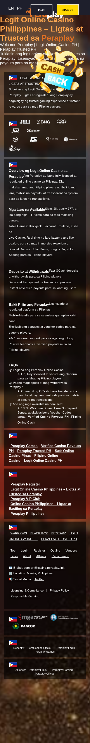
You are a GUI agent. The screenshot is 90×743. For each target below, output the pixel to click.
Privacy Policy (59, 590)
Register (39, 550)
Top (13, 550)
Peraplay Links (38, 670)
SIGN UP (67, 10)
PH (19, 8)
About (27, 556)
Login (24, 550)
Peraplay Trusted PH (34, 451)
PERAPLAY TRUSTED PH (59, 539)
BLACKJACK (39, 533)
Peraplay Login (66, 648)
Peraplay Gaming (62, 670)
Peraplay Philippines (27, 513)
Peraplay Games (24, 446)
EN (11, 8)
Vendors (71, 550)
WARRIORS (18, 533)
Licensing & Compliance (27, 590)
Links (14, 556)
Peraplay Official (44, 673)
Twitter (39, 579)
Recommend (60, 556)
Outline (55, 550)
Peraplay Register (25, 484)
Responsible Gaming (24, 596)
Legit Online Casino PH (43, 460)
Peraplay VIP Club (25, 499)
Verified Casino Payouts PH (48, 416)
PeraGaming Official (39, 648)
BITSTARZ (58, 533)
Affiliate (41, 556)
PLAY (41, 10)
